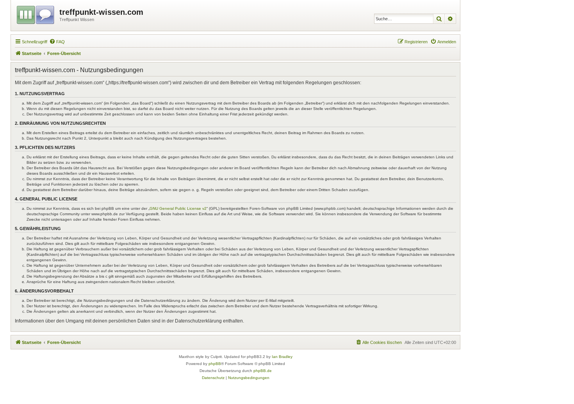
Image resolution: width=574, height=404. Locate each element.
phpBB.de (262, 371)
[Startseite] (36, 13)
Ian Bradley (282, 356)
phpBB (215, 363)
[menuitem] (57, 41)
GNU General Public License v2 (178, 208)
